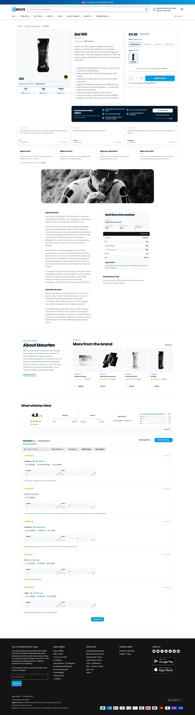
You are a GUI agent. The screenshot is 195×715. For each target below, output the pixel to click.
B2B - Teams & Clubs (94, 666)
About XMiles (58, 651)
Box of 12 (158, 44)
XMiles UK (15, 708)
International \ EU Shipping (64, 663)
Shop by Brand (73, 16)
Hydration (24, 16)
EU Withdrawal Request (62, 666)
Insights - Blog (125, 654)
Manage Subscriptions (95, 651)
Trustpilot (57, 679)
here (43, 163)
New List (159, 10)
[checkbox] (86, 449)
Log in (179, 16)
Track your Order (60, 657)
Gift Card (90, 669)
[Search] (146, 9)
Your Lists (167, 10)
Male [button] (53, 530)
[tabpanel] (97, 535)
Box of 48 (169, 44)
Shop (79, 38)
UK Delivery (57, 660)
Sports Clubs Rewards (95, 654)
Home (19, 26)
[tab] (44, 441)
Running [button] (32, 464)
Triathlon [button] (32, 530)
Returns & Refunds (60, 669)
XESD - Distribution (93, 663)
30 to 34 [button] (42, 530)
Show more (97, 619)
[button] (25, 91)
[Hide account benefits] (176, 108)
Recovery (38, 16)
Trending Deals (102, 16)
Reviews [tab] (29, 440)
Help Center (58, 654)
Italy (173, 700)
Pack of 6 (147, 44)
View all (169, 345)
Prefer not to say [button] (45, 464)
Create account (162, 110)
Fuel (13, 16)
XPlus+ (88, 672)
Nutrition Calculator (127, 651)
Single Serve (135, 44)
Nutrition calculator (163, 115)
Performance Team (94, 660)
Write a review (163, 440)
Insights (87, 16)
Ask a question (144, 440)
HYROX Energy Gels (33, 26)
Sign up (17, 683)
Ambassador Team (94, 657)
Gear (60, 16)
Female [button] (59, 464)
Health (50, 16)
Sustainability (58, 672)
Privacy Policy (58, 676)
